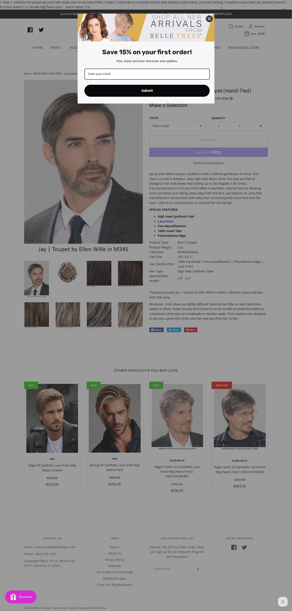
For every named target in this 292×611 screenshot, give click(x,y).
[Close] (209, 19)
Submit (147, 91)
